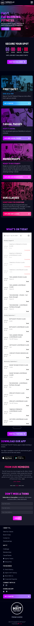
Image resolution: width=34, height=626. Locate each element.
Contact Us (6, 538)
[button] (17, 535)
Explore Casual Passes (12, 138)
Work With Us (9, 576)
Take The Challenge (16, 62)
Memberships (7, 552)
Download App (7, 541)
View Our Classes (8, 531)
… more (23, 479)
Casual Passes (7, 555)
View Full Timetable (16, 434)
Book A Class (7, 535)
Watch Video (17, 28)
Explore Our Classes (11, 214)
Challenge (6, 549)
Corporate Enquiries (11, 579)
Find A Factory (9, 569)
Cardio (20, 623)
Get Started (5, 28)
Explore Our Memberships (13, 177)
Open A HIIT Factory (11, 573)
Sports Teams (9, 558)
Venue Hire (8, 562)
